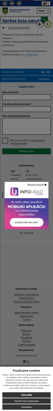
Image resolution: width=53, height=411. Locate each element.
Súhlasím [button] (26, 395)
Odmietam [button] (26, 407)
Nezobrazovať (36, 184)
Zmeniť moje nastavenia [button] (26, 401)
